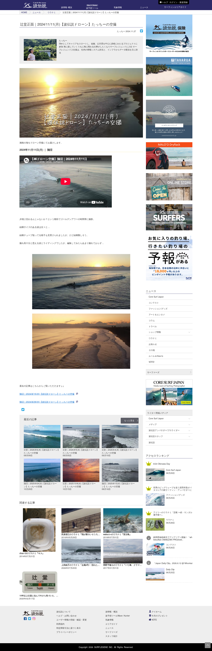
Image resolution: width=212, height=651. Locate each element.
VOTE (154, 619)
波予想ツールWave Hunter (117, 615)
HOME (24, 12)
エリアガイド (111, 623)
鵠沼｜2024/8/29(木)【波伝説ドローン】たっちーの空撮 (46, 401)
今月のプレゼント (160, 615)
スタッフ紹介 (111, 636)
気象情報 (109, 619)
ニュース (37, 12)
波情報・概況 (111, 611)
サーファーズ (111, 631)
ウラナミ (52, 12)
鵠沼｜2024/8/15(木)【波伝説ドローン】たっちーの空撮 (46, 393)
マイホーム (157, 611)
